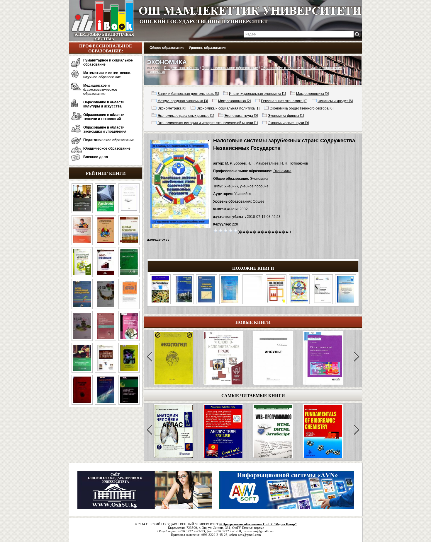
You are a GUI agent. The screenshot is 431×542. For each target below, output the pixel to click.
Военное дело (95, 157)
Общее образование (167, 48)
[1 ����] (215, 230)
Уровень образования (207, 48)
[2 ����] (220, 230)
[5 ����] (235, 230)
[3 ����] (225, 230)
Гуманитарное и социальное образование (108, 62)
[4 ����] (230, 230)
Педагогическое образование (109, 140)
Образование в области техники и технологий (103, 117)
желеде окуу (158, 239)
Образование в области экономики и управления (104, 129)
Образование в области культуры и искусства (103, 104)
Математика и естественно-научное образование (107, 75)
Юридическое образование (106, 148)
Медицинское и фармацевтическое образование (100, 89)
